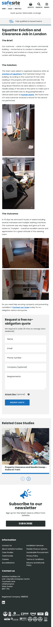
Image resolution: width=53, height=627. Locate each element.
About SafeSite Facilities (12, 549)
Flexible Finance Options (36, 549)
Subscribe (25, 523)
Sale (10, 9)
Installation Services (35, 545)
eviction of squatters (12, 74)
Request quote (17, 402)
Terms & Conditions (35, 559)
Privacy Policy (32, 556)
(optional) (15, 394)
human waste (27, 94)
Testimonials (7, 556)
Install (18, 9)
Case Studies (7, 552)
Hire (4, 9)
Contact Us (7, 545)
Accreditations (8, 563)
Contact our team (20, 307)
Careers (5, 559)
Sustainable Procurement (37, 552)
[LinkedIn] (3, 602)
